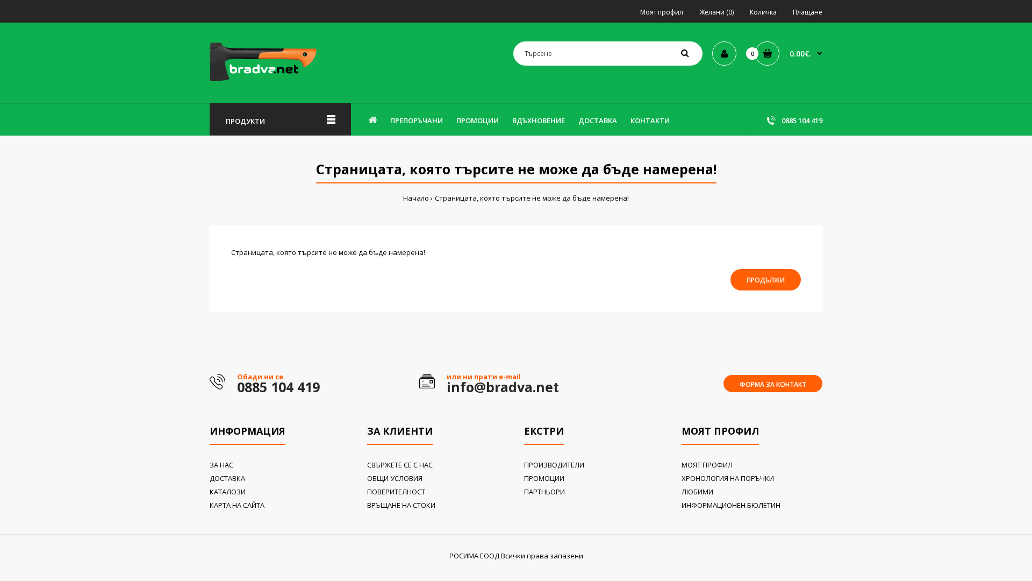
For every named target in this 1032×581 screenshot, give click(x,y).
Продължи (766, 280)
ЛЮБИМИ (697, 492)
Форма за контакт (773, 384)
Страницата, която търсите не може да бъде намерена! (532, 198)
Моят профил (661, 12)
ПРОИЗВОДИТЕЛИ (554, 465)
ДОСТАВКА (227, 478)
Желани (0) (716, 12)
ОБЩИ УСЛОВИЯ (394, 478)
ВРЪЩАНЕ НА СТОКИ (401, 505)
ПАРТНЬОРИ (544, 492)
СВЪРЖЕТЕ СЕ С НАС (400, 465)
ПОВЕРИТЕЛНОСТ (396, 492)
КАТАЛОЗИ (228, 492)
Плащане (807, 12)
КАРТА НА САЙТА (237, 505)
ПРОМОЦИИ (544, 478)
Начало (416, 198)
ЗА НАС (221, 465)
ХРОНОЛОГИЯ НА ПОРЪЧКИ (728, 478)
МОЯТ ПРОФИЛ (707, 465)
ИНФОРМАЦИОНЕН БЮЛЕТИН (731, 505)
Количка (763, 12)
